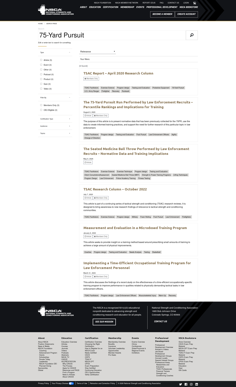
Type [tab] (42, 52)
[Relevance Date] (97, 52)
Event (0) (48, 64)
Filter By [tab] (43, 97)
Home (40, 23)
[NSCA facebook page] (186, 384)
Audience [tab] (43, 126)
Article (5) (48, 60)
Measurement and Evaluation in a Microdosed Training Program (135, 227)
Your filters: (85, 59)
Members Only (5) (51, 105)
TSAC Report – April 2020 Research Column (118, 73)
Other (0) (48, 69)
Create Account (186, 14)
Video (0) (48, 88)
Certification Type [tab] (46, 119)
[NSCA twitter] (180, 384)
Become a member (162, 14)
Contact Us (160, 321)
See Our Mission (104, 321)
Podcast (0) (49, 74)
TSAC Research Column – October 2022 (115, 189)
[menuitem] (82, 7)
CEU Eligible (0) (50, 110)
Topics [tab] (42, 133)
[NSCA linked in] (196, 384)
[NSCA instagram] (191, 384)
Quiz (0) (47, 84)
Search (41, 28)
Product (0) (48, 79)
